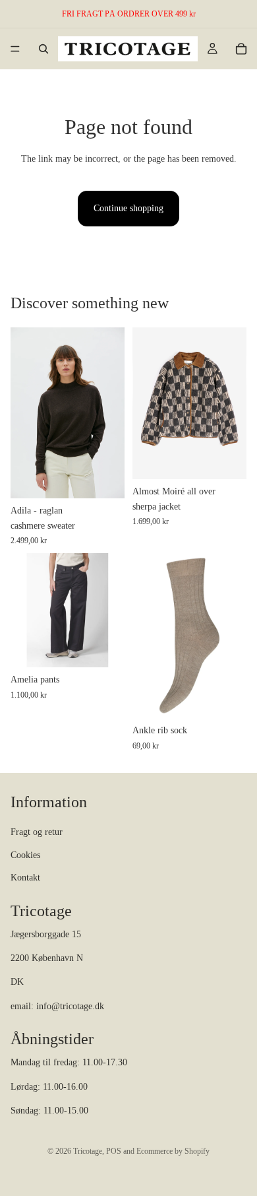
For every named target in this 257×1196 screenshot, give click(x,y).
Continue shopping (128, 208)
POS (113, 1151)
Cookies (25, 855)
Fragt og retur (37, 832)
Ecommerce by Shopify (173, 1151)
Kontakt (25, 877)
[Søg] (43, 48)
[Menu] (15, 49)
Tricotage (87, 1151)
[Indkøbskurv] (241, 48)
